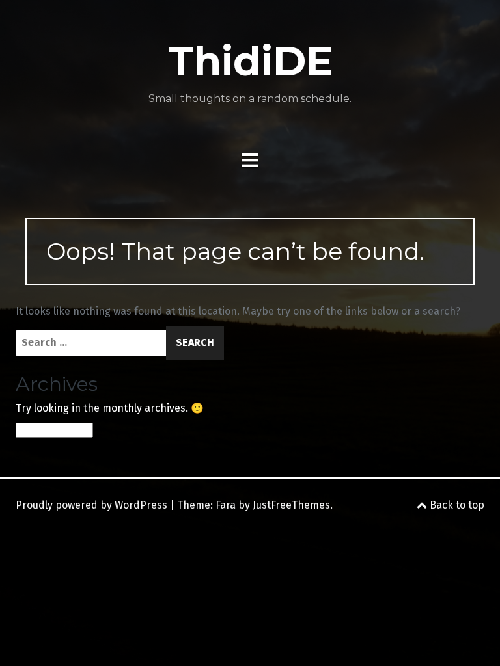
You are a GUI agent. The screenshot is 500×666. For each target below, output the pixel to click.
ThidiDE (250, 61)
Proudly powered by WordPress (91, 505)
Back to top (455, 505)
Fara (225, 505)
